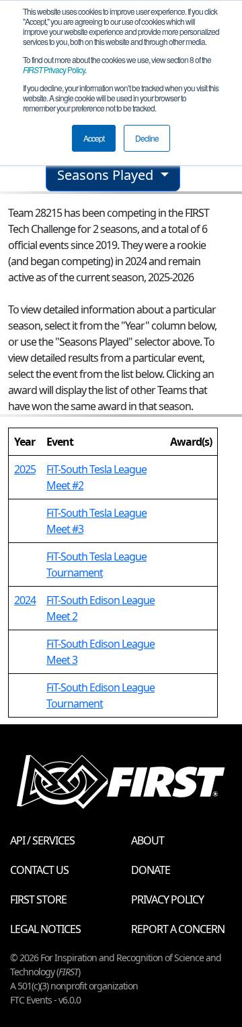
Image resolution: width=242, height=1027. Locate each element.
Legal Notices (45, 929)
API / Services (42, 840)
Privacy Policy (54, 69)
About (147, 840)
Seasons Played (107, 175)
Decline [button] (147, 138)
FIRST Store (38, 899)
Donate (150, 870)
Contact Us (39, 870)
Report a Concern (178, 929)
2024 (25, 600)
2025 (25, 469)
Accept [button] (93, 138)
